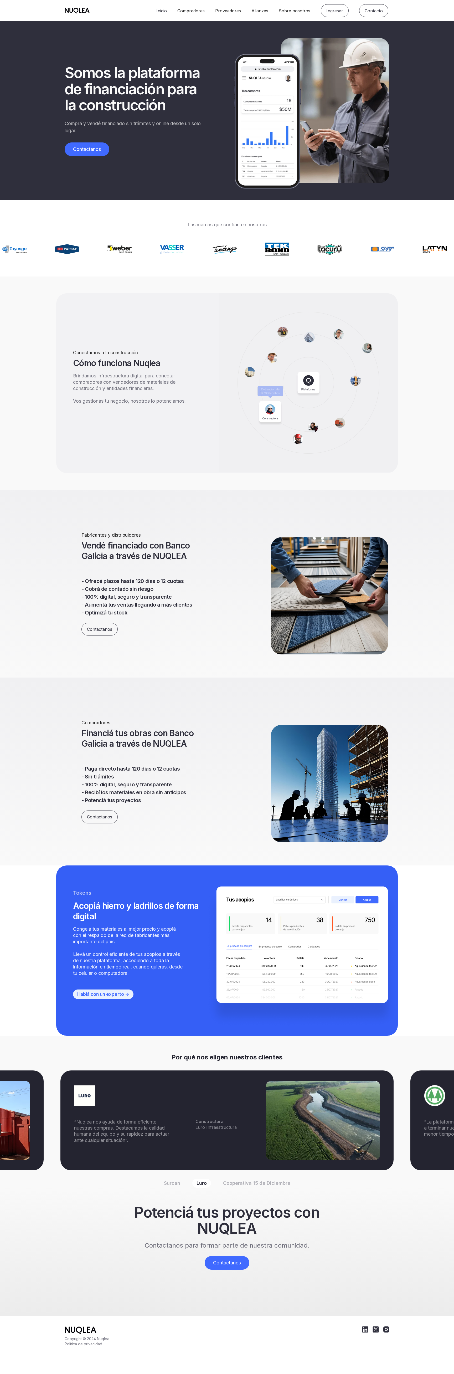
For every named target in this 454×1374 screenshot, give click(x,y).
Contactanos (87, 149)
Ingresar (334, 10)
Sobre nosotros (294, 10)
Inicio (161, 10)
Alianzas (259, 10)
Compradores (191, 10)
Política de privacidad (83, 1344)
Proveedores (228, 10)
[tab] (172, 1183)
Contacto (374, 10)
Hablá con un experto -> (103, 994)
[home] (108, 11)
